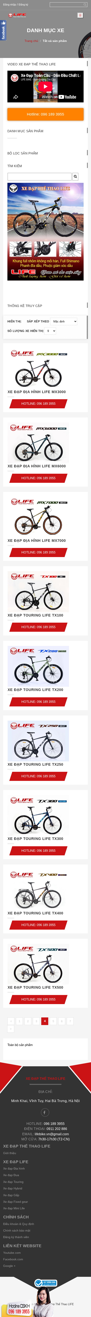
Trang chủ (31, 41)
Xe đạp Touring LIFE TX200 (35, 690)
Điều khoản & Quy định (18, 1224)
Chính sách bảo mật (16, 1230)
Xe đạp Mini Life (14, 1208)
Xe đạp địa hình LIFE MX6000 (37, 466)
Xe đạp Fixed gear (15, 1201)
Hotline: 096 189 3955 (45, 114)
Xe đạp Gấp (11, 1195)
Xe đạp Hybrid (12, 1188)
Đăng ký (23, 4)
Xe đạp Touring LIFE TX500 (35, 987)
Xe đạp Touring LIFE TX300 (35, 839)
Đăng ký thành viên (16, 1237)
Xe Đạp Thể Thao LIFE (60, 1304)
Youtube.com (12, 1252)
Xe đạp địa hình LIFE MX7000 (37, 541)
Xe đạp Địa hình (14, 1168)
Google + (9, 1265)
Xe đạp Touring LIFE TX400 (35, 913)
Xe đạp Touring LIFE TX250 (35, 764)
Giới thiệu (9, 1153)
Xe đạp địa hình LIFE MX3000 (37, 392)
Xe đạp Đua (11, 1175)
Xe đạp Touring (13, 1182)
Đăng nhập (9, 4)
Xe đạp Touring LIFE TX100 (35, 615)
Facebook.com (13, 1259)
